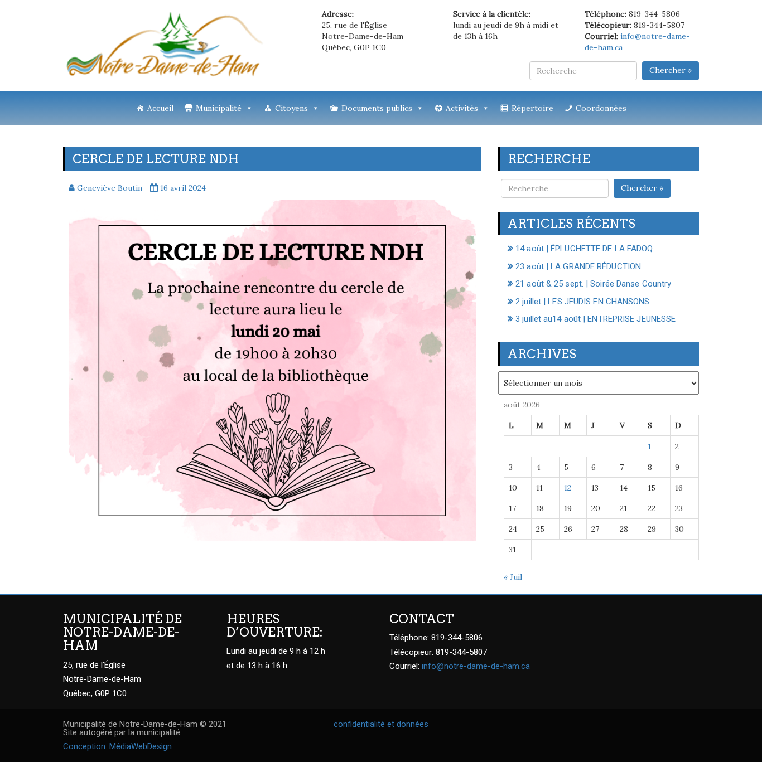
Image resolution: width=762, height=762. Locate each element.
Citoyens (291, 108)
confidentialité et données (381, 724)
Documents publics (376, 108)
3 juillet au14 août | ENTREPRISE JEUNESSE (595, 319)
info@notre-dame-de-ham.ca (476, 666)
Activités (462, 108)
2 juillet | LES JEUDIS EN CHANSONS (582, 302)
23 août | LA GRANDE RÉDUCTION (578, 266)
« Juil (513, 577)
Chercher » (670, 70)
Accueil (160, 108)
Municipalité (219, 108)
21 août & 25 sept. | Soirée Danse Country (593, 284)
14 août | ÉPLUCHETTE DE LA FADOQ (584, 249)
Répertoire (532, 108)
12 (567, 488)
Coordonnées (601, 108)
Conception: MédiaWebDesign (117, 746)
